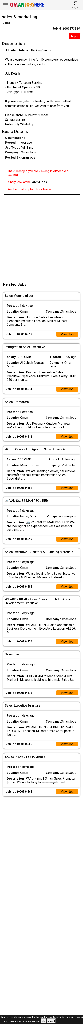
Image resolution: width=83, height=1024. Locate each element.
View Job (67, 334)
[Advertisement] (41, 236)
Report (75, 36)
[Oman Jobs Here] (27, 6)
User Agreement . (32, 1021)
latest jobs (39, 182)
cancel (51, 1021)
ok (43, 1021)
